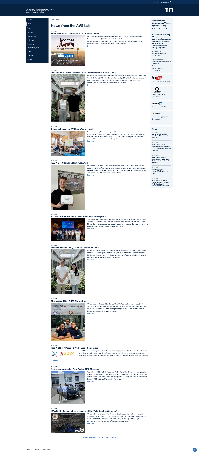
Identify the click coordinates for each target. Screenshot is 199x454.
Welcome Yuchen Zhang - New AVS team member (74, 247)
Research (30, 32)
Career (29, 52)
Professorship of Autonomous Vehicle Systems (40, 9)
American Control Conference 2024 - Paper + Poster (75, 33)
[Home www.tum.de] (169, 10)
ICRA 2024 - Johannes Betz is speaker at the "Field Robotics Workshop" (84, 411)
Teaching (30, 44)
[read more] (90, 46)
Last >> (113, 438)
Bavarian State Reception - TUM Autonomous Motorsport (77, 216)
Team (29, 28)
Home (29, 20)
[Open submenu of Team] (47, 28)
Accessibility (46, 449)
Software (30, 40)
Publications (31, 36)
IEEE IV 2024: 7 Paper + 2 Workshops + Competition (75, 348)
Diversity (30, 56)
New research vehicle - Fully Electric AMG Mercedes (75, 369)
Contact (30, 59)
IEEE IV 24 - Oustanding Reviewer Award (70, 163)
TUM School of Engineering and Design (37, 11)
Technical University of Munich (35, 12)
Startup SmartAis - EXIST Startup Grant (69, 301)
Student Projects (33, 48)
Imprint (37, 449)
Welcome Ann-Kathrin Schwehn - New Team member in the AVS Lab (82, 72)
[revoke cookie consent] (195, 450)
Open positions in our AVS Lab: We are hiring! (72, 129)
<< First (86, 438)
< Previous (93, 438)
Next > (108, 438)
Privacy (28, 449)
